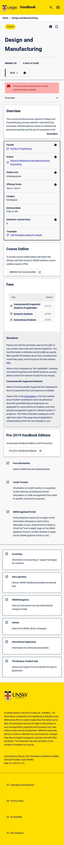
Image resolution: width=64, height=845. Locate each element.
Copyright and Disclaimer (22, 785)
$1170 (48, 306)
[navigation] (25, 272)
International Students (25, 320)
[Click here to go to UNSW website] (10, 9)
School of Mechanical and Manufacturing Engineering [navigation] (30, 162)
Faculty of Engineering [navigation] (21, 148)
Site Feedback (17, 833)
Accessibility (16, 817)
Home (5, 18)
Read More (52, 134)
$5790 (48, 314)
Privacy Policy (17, 801)
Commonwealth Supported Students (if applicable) (27, 306)
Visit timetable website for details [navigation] (26, 235)
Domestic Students (23, 314)
